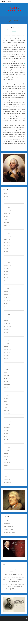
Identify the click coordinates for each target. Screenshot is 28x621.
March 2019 (6, 259)
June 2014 (6, 366)
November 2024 (7, 210)
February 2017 (7, 314)
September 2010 (7, 482)
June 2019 (6, 254)
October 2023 (7, 225)
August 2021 (6, 248)
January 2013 (6, 416)
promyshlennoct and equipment (16, 584)
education (14, 570)
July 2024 (6, 216)
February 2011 (7, 479)
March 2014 (6, 375)
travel (22, 588)
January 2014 (6, 381)
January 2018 (6, 288)
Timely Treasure (6, 1)
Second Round (7, 520)
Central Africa (7, 523)
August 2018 (6, 268)
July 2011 (6, 468)
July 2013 (6, 398)
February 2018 (7, 286)
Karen (19, 29)
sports (15, 586)
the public (11, 589)
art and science (6, 567)
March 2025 (6, 202)
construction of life (21, 567)
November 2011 (7, 456)
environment (7, 571)
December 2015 (7, 346)
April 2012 (6, 442)
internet (16, 577)
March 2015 (6, 361)
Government (15, 571)
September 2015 (7, 352)
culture (5, 569)
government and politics (12, 574)
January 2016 (6, 343)
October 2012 (7, 424)
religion (7, 586)
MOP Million (14, 27)
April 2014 (6, 372)
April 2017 (6, 309)
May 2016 (6, 335)
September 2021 (7, 245)
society (13, 586)
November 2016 (7, 320)
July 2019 (6, 251)
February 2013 (7, 413)
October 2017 (7, 297)
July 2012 (6, 433)
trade (19, 588)
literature (8, 579)
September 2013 (7, 393)
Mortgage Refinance (8, 526)
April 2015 (6, 358)
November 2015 (7, 349)
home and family (9, 577)
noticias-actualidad (14, 582)
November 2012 (7, 421)
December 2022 (7, 233)
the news (19, 586)
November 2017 (7, 294)
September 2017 (7, 300)
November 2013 (7, 387)
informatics (13, 577)
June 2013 (6, 401)
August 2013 (6, 395)
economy (9, 570)
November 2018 (7, 265)
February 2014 (7, 378)
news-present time (6, 581)
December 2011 (7, 453)
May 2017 (6, 306)
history (4, 577)
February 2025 (7, 205)
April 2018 (6, 280)
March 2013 (6, 410)
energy (4, 571)
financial (11, 571)
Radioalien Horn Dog (8, 529)
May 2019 (6, 257)
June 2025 (6, 193)
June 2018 (6, 274)
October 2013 (7, 390)
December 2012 (7, 419)
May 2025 (6, 196)
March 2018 (6, 283)
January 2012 (6, 450)
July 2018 (6, 271)
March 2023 (6, 231)
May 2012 (6, 439)
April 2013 (6, 407)
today (17, 588)
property (23, 584)
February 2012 (7, 447)
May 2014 (6, 369)
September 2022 (7, 242)
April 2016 (6, 338)
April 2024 (6, 219)
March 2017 (6, 312)
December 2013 (7, 384)
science (9, 586)
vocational (12, 590)
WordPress (17, 618)
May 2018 (6, 277)
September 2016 (7, 326)
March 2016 (6, 340)
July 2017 (6, 303)
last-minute (21, 577)
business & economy (13, 567)
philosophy (23, 581)
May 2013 (6, 404)
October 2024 (7, 213)
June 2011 (6, 471)
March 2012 (6, 445)
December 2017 (7, 291)
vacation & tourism (6, 590)
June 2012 (6, 436)
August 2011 (6, 465)
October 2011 (7, 459)
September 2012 (7, 427)
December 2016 (7, 317)
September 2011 (7, 462)
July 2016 (6, 332)
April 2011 (6, 476)
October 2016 (7, 323)
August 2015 (6, 355)
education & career (21, 569)
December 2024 (7, 207)
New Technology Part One (9, 532)
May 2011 (6, 473)
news (23, 579)
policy (4, 584)
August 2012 (6, 430)
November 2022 (7, 236)
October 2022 (7, 239)
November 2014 (7, 364)
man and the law (15, 579)
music (21, 579)
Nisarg (25, 618)
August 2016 (6, 329)
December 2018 (7, 262)
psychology (4, 586)
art (3, 567)
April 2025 (6, 199)
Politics (7, 584)
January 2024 (6, 222)
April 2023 (6, 228)
